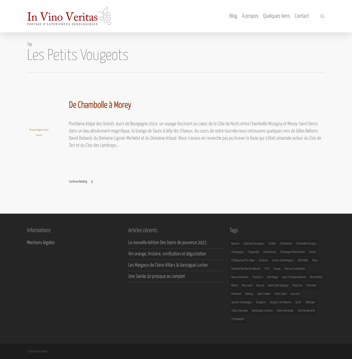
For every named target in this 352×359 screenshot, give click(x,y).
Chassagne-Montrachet (292, 252)
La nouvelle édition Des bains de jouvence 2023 (167, 242)
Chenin (312, 252)
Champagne (237, 252)
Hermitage (272, 277)
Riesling (249, 294)
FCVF (267, 268)
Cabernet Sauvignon (253, 243)
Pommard (236, 294)
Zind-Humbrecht (306, 310)
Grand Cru (258, 277)
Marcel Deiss (316, 277)
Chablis (272, 243)
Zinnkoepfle (237, 319)
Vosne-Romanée (285, 310)
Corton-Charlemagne (283, 260)
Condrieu (263, 260)
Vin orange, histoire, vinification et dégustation (167, 254)
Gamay (277, 268)
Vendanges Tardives (262, 310)
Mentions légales (41, 242)
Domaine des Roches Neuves (246, 268)
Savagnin (261, 302)
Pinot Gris (297, 285)
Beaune (235, 243)
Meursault (247, 285)
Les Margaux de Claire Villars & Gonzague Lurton (168, 265)
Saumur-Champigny (241, 302)
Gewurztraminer (240, 277)
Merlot (234, 285)
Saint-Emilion (264, 294)
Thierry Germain (239, 310)
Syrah (298, 302)
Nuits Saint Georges (278, 285)
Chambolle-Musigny (306, 243)
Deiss (315, 260)
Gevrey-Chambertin (295, 268)
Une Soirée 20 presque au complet (156, 276)
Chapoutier (253, 252)
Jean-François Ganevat (294, 277)
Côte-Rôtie (303, 260)
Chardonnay (269, 252)
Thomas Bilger (35, 130)
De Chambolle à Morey (100, 105)
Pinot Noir (311, 285)
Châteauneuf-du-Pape (243, 260)
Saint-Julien (281, 294)
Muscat (260, 285)
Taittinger (310, 302)
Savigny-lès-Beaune (280, 302)
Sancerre (295, 294)
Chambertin (286, 243)
